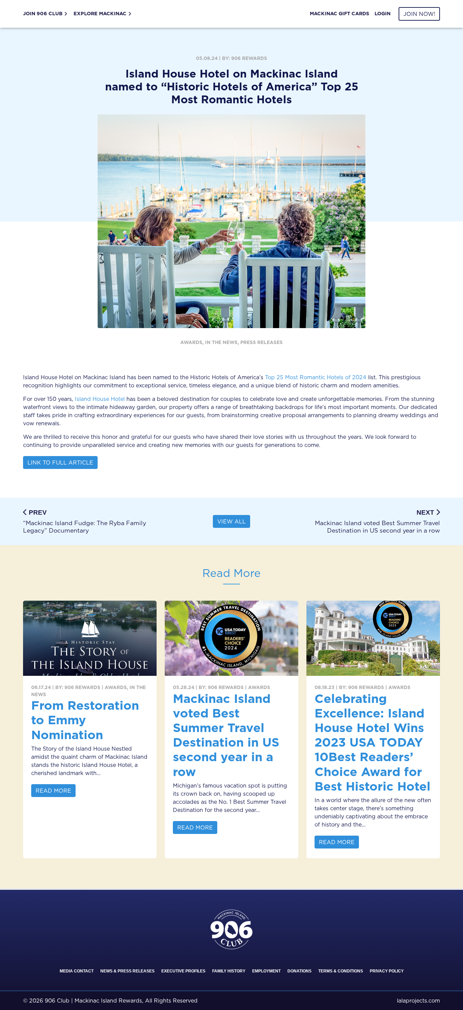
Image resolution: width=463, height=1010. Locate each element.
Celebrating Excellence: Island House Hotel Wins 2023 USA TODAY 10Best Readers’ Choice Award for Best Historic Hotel (372, 742)
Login (382, 13)
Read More (53, 790)
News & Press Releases (127, 971)
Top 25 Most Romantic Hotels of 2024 (315, 377)
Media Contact (77, 971)
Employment (266, 971)
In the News (221, 342)
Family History (228, 971)
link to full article (60, 462)
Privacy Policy (387, 971)
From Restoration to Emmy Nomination (85, 719)
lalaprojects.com (418, 1000)
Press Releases (261, 342)
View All (231, 521)
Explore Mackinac (100, 13)
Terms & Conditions (340, 971)
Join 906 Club (42, 13)
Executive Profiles (183, 971)
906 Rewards (249, 58)
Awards (191, 342)
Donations (299, 971)
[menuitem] (47, 13)
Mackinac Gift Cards (339, 13)
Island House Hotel (100, 399)
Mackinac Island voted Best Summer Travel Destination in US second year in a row (226, 735)
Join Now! (419, 14)
